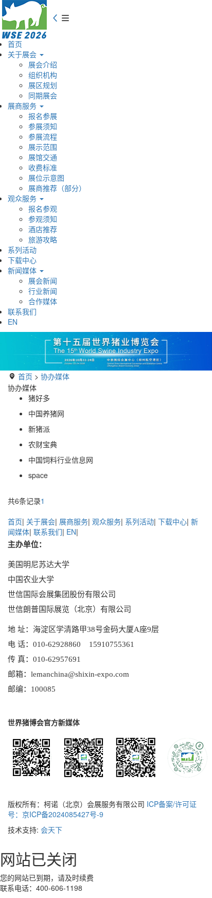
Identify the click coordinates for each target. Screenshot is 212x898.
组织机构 (42, 74)
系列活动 (22, 249)
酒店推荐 (42, 229)
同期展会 (42, 95)
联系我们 (22, 311)
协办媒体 (55, 376)
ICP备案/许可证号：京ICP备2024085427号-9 (102, 809)
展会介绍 (42, 64)
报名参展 (42, 116)
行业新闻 (42, 291)
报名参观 (42, 208)
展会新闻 (42, 280)
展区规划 (42, 85)
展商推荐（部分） (57, 188)
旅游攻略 (42, 239)
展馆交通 (42, 157)
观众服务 (23, 198)
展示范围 (42, 147)
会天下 (51, 829)
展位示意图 (46, 177)
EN (12, 321)
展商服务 (23, 105)
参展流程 (42, 136)
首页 (15, 44)
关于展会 (23, 54)
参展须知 (42, 126)
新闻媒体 (23, 270)
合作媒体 (42, 301)
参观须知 (42, 219)
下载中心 (22, 260)
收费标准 (42, 167)
